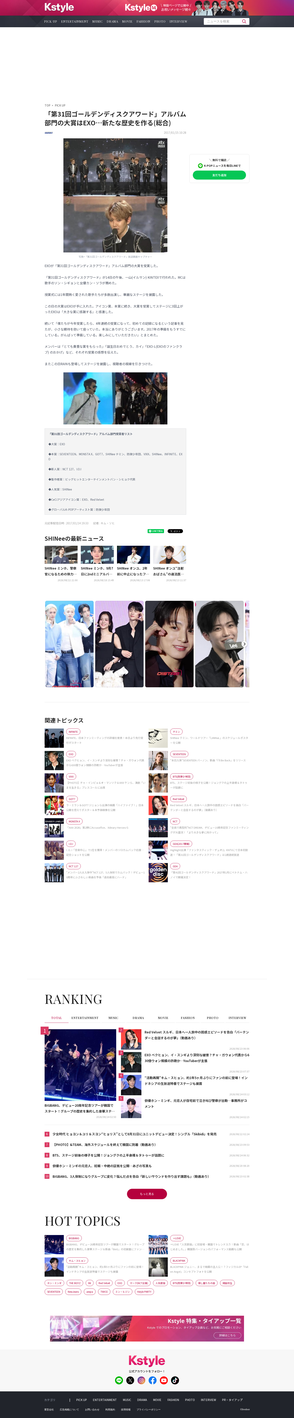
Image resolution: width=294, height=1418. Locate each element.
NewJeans (73, 1291)
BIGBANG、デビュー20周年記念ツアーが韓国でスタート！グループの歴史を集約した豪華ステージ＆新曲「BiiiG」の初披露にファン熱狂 (80, 1108)
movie (127, 21)
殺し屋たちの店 (206, 1283)
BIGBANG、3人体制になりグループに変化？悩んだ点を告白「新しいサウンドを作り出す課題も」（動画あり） (132, 1176)
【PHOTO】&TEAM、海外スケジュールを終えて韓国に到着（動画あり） (105, 1144)
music (97, 21)
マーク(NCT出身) (139, 1283)
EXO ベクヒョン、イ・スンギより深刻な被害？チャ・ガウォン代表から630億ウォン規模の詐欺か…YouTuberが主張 (197, 1057)
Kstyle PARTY (144, 1291)
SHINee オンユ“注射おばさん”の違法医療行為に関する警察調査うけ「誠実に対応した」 (169, 571)
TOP (47, 105)
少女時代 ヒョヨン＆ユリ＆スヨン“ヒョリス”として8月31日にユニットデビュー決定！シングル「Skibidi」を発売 (135, 1134)
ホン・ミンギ (54, 1283)
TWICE (104, 1291)
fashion (143, 21)
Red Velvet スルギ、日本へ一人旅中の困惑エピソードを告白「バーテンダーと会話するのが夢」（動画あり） (197, 1035)
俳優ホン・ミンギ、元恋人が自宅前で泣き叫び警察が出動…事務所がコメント (196, 1103)
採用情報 (126, 1409)
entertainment (74, 21)
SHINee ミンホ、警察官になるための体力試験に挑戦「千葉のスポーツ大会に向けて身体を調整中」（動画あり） (61, 571)
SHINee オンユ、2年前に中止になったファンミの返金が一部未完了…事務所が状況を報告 (133, 571)
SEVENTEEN (53, 1291)
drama (112, 21)
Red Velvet (104, 1283)
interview (179, 21)
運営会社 (49, 1409)
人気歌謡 (160, 1283)
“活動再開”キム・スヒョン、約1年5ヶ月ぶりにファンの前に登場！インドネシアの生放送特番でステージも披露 (196, 1080)
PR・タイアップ (232, 1400)
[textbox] (226, 21)
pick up (50, 21)
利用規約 (110, 1409)
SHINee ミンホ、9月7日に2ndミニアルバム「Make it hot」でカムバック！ (97, 571)
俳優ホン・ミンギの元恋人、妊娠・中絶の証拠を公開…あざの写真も (102, 1165)
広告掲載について (69, 1409)
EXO (120, 1283)
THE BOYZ (75, 1283)
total (56, 1018)
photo (160, 21)
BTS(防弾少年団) (182, 1283)
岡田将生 (227, 1283)
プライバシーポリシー (149, 1409)
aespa (89, 1291)
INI (89, 1283)
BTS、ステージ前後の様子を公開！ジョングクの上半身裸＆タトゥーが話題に (108, 1155)
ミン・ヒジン (122, 1291)
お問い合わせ (92, 1409)
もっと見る (147, 1194)
